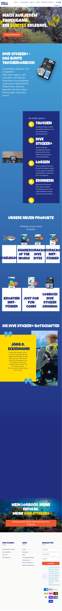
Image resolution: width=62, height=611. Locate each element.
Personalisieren (6, 557)
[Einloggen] (58, 2)
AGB (23, 555)
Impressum (25, 552)
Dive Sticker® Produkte (8, 549)
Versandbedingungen (28, 557)
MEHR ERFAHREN (12, 35)
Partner (38, 2)
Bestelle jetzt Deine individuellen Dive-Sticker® (31, 523)
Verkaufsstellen (24, 2)
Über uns (32, 2)
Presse (24, 549)
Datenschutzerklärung (28, 565)
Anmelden (51, 563)
